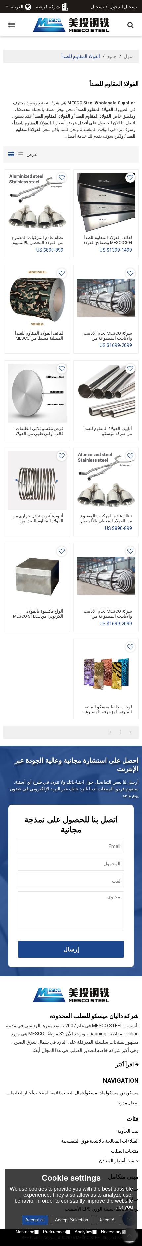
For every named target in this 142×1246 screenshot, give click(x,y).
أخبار (28, 1092)
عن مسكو (116, 1092)
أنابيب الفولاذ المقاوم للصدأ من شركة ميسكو (107, 431)
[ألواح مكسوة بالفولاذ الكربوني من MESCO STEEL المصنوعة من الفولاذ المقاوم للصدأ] (37, 575)
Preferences (54, 1231)
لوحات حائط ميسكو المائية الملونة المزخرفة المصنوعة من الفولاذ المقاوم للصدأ (107, 711)
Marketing (25, 1231)
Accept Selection (71, 1219)
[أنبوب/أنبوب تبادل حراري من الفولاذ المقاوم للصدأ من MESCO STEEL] (37, 480)
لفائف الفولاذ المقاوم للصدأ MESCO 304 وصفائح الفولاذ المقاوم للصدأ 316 (107, 242)
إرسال (71, 949)
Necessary (111, 1231)
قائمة (20, 154)
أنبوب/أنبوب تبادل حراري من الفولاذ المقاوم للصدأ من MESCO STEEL (37, 520)
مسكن (132, 1092)
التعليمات (15, 1092)
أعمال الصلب (73, 1092)
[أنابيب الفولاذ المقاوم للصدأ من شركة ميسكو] (106, 393)
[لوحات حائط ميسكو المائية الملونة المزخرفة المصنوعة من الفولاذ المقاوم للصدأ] (106, 671)
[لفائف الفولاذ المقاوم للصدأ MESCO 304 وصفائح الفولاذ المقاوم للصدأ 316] (106, 202)
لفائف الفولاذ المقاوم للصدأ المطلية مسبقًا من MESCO (39, 336)
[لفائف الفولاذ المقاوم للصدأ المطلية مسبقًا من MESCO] (37, 297)
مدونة (121, 1102)
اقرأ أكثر (125, 1064)
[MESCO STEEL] (71, 25)
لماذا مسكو (96, 1092)
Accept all (35, 1219)
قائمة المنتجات (47, 1092)
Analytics (83, 1231)
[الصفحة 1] (130, 732)
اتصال (133, 1102)
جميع (112, 56)
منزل (129, 56)
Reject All (107, 1219)
